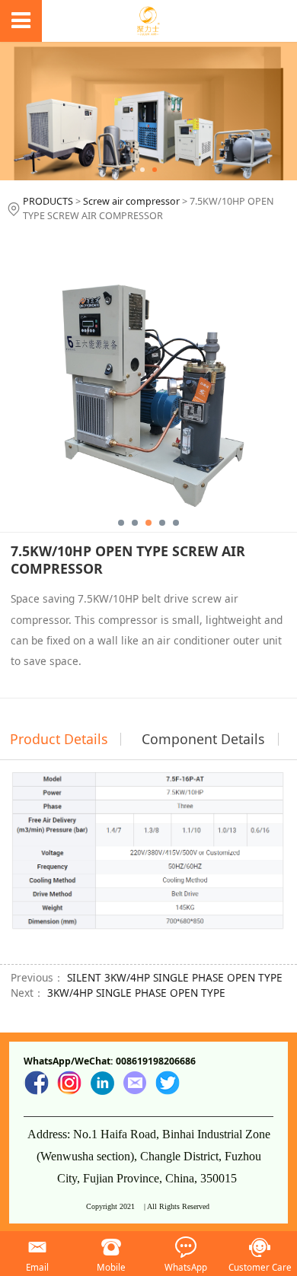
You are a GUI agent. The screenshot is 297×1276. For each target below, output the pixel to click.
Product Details (59, 739)
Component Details (203, 739)
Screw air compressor (131, 201)
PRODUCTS (48, 201)
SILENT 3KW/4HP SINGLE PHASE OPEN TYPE (175, 977)
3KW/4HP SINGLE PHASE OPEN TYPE (136, 992)
